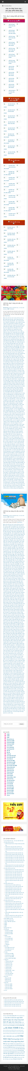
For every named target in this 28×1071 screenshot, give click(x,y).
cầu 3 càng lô (14, 551)
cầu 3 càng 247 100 (20, 320)
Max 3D (8, 750)
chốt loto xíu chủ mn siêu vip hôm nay (13, 916)
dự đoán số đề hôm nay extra (14, 1031)
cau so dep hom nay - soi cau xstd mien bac (14, 9)
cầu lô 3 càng (5, 595)
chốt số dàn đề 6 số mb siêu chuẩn (11, 74)
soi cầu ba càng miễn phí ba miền (16, 687)
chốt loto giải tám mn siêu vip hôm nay (13, 906)
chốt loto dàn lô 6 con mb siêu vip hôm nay (14, 869)
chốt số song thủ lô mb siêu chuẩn (12, 38)
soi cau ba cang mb (19, 456)
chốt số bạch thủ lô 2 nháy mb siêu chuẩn (12, 32)
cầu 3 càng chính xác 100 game (11, 327)
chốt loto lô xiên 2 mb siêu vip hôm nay (13, 872)
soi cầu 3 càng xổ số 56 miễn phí (15, 438)
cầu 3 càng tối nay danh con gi (11, 353)
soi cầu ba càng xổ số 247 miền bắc (13, 702)
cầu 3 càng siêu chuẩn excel (15, 349)
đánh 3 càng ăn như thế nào (16, 640)
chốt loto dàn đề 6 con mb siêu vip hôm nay (14, 857)
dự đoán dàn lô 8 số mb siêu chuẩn (9, 111)
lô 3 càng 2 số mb (9, 393)
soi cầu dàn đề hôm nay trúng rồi (8, 1048)
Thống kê (9, 753)
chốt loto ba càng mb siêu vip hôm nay (13, 846)
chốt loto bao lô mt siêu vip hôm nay (13, 884)
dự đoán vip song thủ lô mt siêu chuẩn (9, 259)
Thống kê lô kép (10, 772)
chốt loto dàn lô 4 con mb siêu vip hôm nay (14, 866)
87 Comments (11, 309)
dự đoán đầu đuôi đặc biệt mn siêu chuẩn (9, 209)
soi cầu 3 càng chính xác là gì (11, 417)
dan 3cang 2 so (14, 370)
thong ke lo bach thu (17, 1059)
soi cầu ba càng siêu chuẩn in (11, 471)
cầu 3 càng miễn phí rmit (19, 340)
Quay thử (6, 982)
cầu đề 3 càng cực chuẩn (17, 589)
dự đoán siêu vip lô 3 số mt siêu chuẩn (9, 277)
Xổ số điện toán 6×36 (9, 947)
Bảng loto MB (8, 978)
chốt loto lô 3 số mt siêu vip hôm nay (13, 891)
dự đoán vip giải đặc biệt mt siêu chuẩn (9, 235)
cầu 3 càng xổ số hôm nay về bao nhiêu (11, 360)
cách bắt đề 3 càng (14, 527)
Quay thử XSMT (10, 791)
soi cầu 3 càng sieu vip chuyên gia (13, 664)
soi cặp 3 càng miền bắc (12, 404)
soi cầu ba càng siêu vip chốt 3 (13, 475)
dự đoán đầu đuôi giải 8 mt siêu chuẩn (9, 265)
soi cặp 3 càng (18, 398)
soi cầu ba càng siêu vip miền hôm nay (14, 700)
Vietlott (5, 935)
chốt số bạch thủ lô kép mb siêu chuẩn (12, 44)
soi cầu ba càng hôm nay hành (13, 678)
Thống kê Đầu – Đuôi (11, 777)
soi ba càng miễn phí (11, 398)
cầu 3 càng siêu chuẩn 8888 (13, 347)
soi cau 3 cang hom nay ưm (11, 658)
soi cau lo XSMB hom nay (9, 1047)
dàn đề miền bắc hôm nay (13, 1030)
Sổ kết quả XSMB (10, 740)
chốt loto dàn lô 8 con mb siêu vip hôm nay (14, 871)
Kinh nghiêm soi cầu (8, 918)
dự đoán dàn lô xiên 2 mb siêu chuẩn (9, 117)
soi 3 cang (21, 397)
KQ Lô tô (6, 976)
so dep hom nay (15, 397)
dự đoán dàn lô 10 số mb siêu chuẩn (9, 147)
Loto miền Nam (10, 785)
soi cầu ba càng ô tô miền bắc (14, 693)
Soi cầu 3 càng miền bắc (10, 425)
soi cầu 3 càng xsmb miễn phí (9, 444)
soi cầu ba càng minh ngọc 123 (16, 465)
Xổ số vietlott (8, 936)
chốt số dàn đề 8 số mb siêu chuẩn (11, 80)
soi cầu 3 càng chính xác (10, 411)
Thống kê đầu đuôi (11, 767)
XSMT (8, 737)
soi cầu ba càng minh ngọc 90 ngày (16, 690)
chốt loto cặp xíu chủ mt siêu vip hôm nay (14, 886)
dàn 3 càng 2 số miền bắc (18, 600)
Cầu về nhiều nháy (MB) (12, 765)
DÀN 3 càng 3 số (6, 602)
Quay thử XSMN (10, 790)
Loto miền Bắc (10, 783)
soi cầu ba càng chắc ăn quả (14, 448)
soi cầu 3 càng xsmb (9, 441)
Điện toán (6, 945)
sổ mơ (5, 990)
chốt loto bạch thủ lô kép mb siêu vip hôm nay (14, 1001)
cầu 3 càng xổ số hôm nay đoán (17, 359)
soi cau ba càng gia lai (15, 451)
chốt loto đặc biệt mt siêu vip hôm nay (13, 888)
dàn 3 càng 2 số (9, 600)
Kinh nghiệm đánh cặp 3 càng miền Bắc (13, 391)
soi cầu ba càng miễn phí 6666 (17, 462)
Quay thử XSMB (10, 788)
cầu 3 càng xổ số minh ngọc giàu (13, 581)
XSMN (8, 735)
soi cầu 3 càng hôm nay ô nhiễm (12, 421)
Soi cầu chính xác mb (8, 317)
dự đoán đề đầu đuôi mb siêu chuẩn (9, 153)
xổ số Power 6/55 (10, 748)
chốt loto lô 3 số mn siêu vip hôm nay (13, 907)
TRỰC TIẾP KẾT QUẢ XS (9, 921)
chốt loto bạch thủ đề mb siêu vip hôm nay (14, 848)
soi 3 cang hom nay (19, 646)
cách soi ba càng (15, 530)
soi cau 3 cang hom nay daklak (12, 418)
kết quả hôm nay (10, 739)
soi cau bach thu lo (17, 1043)
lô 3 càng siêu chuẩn (17, 394)
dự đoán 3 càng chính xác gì (15, 373)
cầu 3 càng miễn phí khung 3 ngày (15, 339)
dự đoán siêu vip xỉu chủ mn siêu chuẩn (9, 167)
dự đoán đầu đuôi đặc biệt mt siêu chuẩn (9, 271)
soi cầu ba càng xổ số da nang (9, 483)
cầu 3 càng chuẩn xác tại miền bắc (17, 332)
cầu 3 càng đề (18, 544)
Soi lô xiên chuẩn (13, 1057)
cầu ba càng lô (17, 586)
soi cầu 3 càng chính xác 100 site (14, 412)
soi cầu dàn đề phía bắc (19, 1048)
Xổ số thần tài (10, 758)
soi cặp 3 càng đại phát (10, 403)
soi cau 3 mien (9, 1043)
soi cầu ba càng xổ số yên (10, 486)
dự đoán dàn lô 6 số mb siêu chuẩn (9, 105)
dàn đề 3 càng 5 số (13, 608)
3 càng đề (9, 525)
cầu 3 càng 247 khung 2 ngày (17, 534)
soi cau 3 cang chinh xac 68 (16, 650)
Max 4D (8, 752)
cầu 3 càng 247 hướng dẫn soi (9, 322)
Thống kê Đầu (10, 773)
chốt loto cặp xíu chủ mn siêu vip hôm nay (14, 903)
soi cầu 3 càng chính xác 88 (17, 414)
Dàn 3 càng (10, 599)
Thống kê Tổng (10, 778)
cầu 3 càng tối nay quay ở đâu (15, 356)
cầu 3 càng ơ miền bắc (14, 562)
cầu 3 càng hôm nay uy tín (14, 337)
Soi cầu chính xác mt (8, 883)
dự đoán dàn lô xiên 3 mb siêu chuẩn (9, 123)
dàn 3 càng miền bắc (7, 606)
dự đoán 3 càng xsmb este (14, 384)
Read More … (8, 315)
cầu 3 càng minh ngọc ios (18, 344)
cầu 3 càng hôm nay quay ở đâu (12, 336)
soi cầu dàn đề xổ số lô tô (7, 1050)
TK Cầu (5, 952)
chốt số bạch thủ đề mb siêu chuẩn (12, 56)
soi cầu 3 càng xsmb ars (8, 442)
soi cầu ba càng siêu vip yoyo (12, 478)
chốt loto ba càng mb (9, 596)
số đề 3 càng (11, 646)
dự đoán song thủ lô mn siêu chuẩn (9, 197)
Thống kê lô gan (10, 768)
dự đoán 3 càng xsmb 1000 (15, 380)
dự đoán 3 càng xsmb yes (16, 385)
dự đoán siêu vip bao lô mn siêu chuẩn (9, 185)
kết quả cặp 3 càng (9, 390)
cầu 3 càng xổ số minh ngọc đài (15, 363)
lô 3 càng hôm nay (16, 393)
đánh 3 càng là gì (12, 643)
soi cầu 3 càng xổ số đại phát (16, 668)
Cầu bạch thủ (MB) (11, 760)
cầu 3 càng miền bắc (7, 552)
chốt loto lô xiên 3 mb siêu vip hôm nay (13, 874)
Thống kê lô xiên (10, 770)
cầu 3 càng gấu (14, 545)
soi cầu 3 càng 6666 (18, 408)
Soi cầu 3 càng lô (14, 422)
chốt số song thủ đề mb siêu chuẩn (12, 62)
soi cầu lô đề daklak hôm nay (12, 1052)
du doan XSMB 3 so (14, 1028)
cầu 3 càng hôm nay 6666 (18, 333)
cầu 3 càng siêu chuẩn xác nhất (18, 350)
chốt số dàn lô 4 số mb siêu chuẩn (12, 92)
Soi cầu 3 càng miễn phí (13, 427)
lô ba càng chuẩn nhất (10, 395)
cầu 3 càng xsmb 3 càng (12, 585)
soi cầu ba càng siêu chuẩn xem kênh (14, 697)
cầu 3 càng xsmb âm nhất (16, 368)
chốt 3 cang (11, 595)
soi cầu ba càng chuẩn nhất (17, 449)
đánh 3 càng (10, 636)
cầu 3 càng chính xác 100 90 (16, 325)
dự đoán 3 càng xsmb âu (15, 381)
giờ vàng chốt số (12, 1033)
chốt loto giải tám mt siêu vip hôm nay (13, 889)
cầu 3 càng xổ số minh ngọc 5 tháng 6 (13, 578)
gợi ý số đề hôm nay (18, 1033)
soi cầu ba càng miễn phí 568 (11, 685)
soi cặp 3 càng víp (15, 407)
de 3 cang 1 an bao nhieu (11, 610)
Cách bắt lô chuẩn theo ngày (12, 1017)
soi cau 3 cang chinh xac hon (10, 653)
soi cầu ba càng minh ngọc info (9, 691)
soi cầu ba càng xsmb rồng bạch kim (16, 488)
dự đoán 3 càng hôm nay (16, 617)
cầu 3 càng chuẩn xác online (15, 542)
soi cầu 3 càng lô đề (14, 424)
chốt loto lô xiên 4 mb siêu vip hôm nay (13, 875)
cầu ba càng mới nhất (14, 588)
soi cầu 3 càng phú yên (9, 428)
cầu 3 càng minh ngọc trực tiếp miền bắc (11, 346)
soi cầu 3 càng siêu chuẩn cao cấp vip (13, 661)
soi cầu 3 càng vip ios (14, 667)
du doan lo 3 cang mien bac (10, 612)
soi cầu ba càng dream (19, 676)
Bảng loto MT (8, 979)
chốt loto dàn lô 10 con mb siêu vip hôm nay (14, 865)
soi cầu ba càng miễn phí (17, 458)
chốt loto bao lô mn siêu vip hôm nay (13, 901)
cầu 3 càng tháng (18, 568)
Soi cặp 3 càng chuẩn (9, 401)
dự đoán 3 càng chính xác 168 (14, 613)
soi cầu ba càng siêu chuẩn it (9, 695)
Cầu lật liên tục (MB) (11, 762)
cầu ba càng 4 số (10, 586)
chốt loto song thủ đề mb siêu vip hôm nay (14, 877)
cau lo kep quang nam (12, 1015)
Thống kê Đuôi (10, 775)
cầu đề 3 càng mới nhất (14, 590)
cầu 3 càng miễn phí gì (16, 552)
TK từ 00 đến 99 (10, 782)
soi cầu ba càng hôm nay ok (15, 455)
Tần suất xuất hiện (11, 780)
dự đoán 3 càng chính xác (12, 371)
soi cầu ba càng (14, 445)
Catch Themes (17, 1068)
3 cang (5, 525)
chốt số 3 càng (17, 596)
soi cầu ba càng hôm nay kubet (17, 680)
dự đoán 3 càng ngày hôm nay (15, 622)
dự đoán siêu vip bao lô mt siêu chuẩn (9, 247)
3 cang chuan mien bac (8, 319)
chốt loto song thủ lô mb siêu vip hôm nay (14, 878)
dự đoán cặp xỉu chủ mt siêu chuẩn (9, 253)
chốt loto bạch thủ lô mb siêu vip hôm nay (14, 852)
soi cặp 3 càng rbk (15, 405)
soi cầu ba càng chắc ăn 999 (11, 446)
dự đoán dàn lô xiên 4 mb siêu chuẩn (9, 129)
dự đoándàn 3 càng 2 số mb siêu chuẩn (9, 141)
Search (21, 724)
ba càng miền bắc (6, 527)
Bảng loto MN (8, 981)
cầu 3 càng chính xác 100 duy (14, 538)
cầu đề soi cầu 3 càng (19, 593)
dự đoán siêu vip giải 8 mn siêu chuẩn (9, 179)
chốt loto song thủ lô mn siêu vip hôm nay (14, 915)
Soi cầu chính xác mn (8, 900)
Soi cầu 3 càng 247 (9, 408)
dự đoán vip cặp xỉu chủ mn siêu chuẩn (9, 191)
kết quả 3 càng (11, 388)
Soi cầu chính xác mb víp (18, 317)
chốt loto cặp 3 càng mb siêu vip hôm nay (14, 854)
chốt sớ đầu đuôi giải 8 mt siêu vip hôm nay (14, 892)
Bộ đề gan (5, 1015)
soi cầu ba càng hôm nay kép (11, 454)
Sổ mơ (8, 795)
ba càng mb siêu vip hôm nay (17, 525)
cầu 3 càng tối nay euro (7, 571)
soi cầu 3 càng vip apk (14, 437)
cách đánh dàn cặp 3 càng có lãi (15, 528)
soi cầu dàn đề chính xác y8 (19, 1047)
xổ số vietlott (9, 745)
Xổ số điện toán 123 (11, 757)
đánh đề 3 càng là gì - (11, 644)
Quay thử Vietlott (10, 793)
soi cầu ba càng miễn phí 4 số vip (13, 461)
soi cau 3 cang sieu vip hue (13, 435)
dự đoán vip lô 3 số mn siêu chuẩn (9, 215)
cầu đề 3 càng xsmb (16, 592)
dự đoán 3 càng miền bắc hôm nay (15, 619)
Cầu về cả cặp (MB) (11, 763)
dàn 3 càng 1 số (16, 599)
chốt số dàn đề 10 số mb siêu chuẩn (11, 86)
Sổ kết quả (6, 929)
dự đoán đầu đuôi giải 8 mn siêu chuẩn (9, 203)
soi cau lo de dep (9, 1045)
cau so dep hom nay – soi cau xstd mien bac (13, 840)
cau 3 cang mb (21, 551)
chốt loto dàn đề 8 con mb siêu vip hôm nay (14, 858)
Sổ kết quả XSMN (10, 742)
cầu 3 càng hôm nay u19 (17, 549)
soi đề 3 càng (10, 712)
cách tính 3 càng (10, 531)
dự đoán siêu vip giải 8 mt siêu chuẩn (9, 241)
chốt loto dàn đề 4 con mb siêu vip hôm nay (14, 855)
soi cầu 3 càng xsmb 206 (19, 441)
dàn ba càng (14, 606)
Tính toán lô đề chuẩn (9, 920)
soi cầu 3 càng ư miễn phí (16, 666)
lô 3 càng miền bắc (9, 394)
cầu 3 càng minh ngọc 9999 (8, 342)
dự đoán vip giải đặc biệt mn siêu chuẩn (9, 173)
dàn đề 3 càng (6, 608)
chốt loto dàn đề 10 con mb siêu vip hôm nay (15, 860)
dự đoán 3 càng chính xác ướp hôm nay (13, 376)
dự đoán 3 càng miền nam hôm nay (17, 377)
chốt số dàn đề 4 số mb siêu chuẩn (11, 68)
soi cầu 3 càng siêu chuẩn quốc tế (14, 432)
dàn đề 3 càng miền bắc (15, 609)
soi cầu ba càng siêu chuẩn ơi (15, 472)
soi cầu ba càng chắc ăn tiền (9, 676)
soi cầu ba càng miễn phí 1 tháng (14, 683)
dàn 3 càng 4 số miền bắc (15, 602)
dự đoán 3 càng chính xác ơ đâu (17, 615)
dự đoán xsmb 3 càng (14, 387)
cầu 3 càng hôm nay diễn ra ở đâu (11, 548)
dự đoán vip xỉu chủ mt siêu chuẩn (9, 229)
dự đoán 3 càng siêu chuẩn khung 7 (10, 378)
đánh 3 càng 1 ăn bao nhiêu (18, 636)
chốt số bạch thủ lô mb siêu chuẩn (12, 26)
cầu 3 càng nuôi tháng (17, 561)
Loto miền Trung (10, 786)
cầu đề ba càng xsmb (10, 593)
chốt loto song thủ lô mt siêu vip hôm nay (14, 897)
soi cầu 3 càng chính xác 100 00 (11, 649)
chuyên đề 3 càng (13, 598)
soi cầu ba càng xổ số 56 (12, 480)
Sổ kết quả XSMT (10, 743)
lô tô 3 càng (9, 397)
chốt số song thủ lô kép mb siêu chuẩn (12, 50)
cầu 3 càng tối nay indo (10, 354)
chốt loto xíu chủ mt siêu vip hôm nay (13, 898)
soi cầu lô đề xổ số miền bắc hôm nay (14, 1055)
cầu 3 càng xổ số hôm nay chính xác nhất (14, 573)
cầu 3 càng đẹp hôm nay (8, 333)
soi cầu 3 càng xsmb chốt (18, 442)
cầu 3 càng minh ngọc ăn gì (13, 556)
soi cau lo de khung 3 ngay (19, 1045)
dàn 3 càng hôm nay (20, 605)
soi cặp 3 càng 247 (12, 400)
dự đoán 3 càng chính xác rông (9, 616)
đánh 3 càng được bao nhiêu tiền (13, 642)
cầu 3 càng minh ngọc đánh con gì (11, 343)
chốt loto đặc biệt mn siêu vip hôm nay (13, 904)
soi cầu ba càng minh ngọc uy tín (13, 468)
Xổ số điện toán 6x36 (11, 755)
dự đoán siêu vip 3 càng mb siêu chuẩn (9, 135)
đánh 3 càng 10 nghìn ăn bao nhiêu (10, 637)
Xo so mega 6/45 (10, 747)
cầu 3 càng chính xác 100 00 (12, 323)
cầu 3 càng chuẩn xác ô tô (12, 330)
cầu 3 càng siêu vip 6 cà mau (9, 351)
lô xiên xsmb (14, 1036)
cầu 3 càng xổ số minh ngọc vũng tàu (12, 367)
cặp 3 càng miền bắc (11, 320)
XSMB (8, 734)
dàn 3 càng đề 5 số (11, 605)
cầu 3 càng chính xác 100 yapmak (12, 541)
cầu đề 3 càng (8, 589)
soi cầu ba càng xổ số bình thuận (17, 482)
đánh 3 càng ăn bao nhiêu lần (13, 639)
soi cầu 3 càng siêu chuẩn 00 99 (12, 429)
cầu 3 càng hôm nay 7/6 (8, 334)
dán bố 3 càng (20, 606)
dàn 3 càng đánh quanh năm (17, 603)
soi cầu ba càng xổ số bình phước (10, 705)
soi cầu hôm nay (14, 1050)
